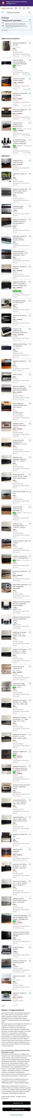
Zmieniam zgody (16, 1115)
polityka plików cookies (8, 1096)
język (16, 1004)
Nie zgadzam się (18, 1109)
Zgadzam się (18, 1103)
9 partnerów (18, 1040)
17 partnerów (12, 1038)
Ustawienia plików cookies (23, 1089)
